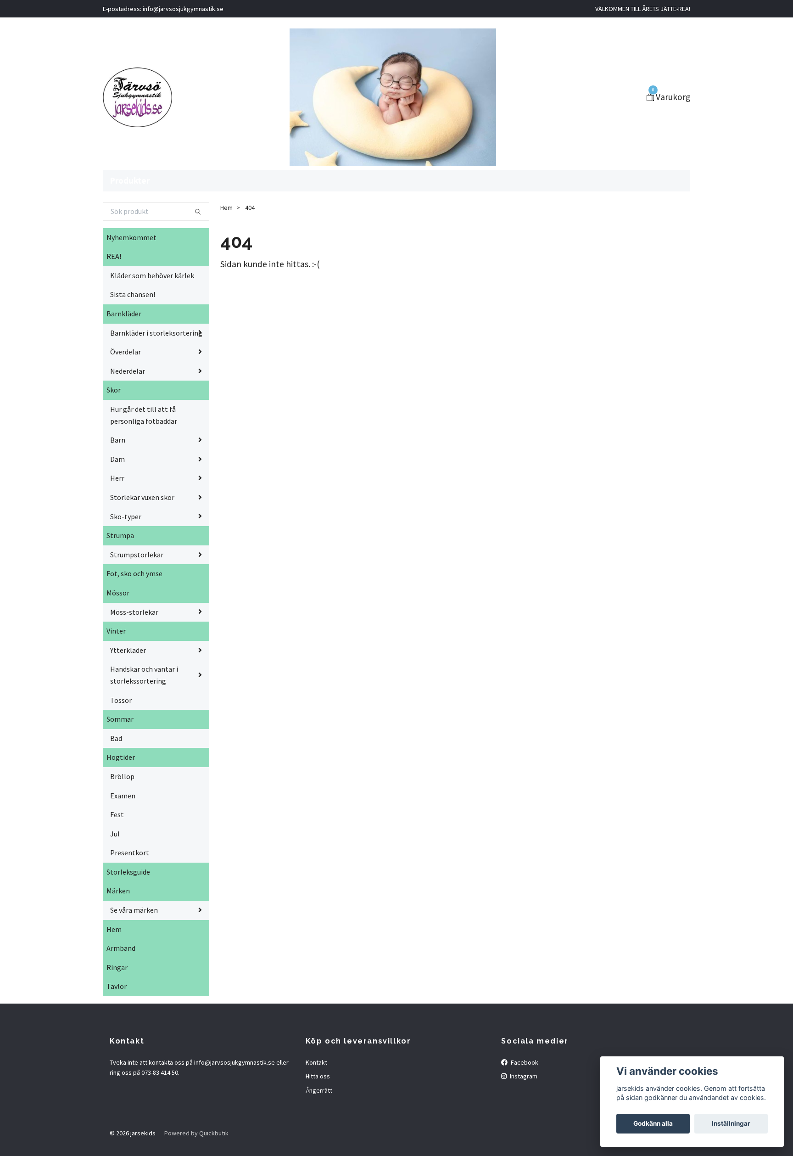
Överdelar (125, 351)
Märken (118, 890)
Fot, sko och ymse (134, 573)
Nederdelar (127, 371)
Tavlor (116, 986)
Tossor (121, 700)
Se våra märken (134, 910)
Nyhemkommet (131, 237)
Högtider (120, 757)
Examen (122, 795)
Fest (117, 814)
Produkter (130, 180)
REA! (113, 256)
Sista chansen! (132, 294)
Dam (117, 459)
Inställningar (731, 1123)
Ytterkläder (128, 650)
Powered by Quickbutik (196, 1133)
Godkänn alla (653, 1123)
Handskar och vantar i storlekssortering (144, 674)
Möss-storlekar (134, 612)
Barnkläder (123, 313)
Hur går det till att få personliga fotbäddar (143, 415)
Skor (113, 389)
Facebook (523, 1062)
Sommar (120, 719)
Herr (117, 478)
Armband (120, 948)
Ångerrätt (319, 1090)
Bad (116, 738)
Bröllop (122, 776)
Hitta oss (318, 1076)
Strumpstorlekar (136, 554)
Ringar (117, 967)
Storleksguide (128, 871)
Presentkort (129, 852)
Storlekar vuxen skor (142, 497)
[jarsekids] (137, 97)
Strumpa (120, 535)
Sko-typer (125, 516)
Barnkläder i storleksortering (156, 332)
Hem (114, 929)
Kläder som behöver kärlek (152, 275)
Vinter (116, 630)
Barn (117, 439)
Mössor (117, 592)
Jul (115, 833)
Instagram (522, 1076)
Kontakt (316, 1062)
